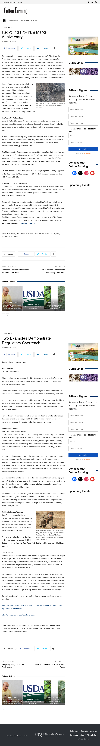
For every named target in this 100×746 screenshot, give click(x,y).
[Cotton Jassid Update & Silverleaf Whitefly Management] (54, 298)
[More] (54, 48)
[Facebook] (88, 2)
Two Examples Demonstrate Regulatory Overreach (53, 271)
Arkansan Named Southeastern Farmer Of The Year (15, 271)
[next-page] (7, 315)
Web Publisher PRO (20, 736)
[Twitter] (92, 2)
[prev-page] (3, 315)
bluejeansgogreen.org (28, 223)
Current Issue (7, 27)
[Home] (4, 20)
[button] (92, 20)
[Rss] (96, 2)
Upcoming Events (79, 185)
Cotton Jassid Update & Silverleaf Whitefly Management (54, 306)
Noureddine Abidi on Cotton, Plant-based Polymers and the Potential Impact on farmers (12, 306)
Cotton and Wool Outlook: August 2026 (33, 307)
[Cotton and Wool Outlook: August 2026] (33, 298)
